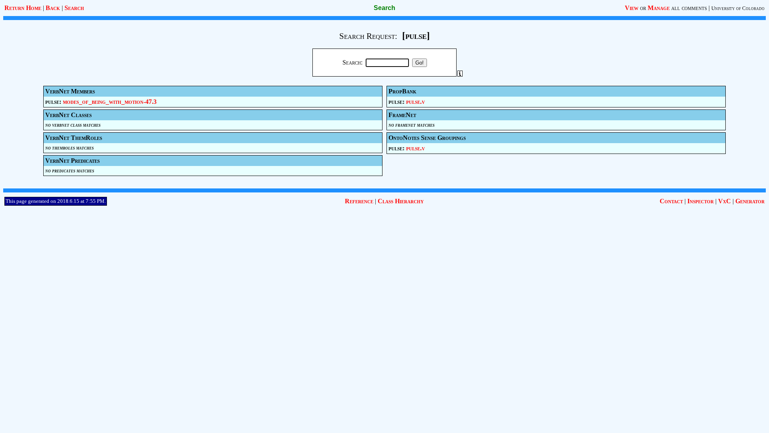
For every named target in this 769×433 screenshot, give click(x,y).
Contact (671, 201)
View (631, 7)
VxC (724, 201)
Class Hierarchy (401, 201)
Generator (750, 201)
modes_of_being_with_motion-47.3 (110, 101)
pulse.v (415, 101)
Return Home (22, 7)
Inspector (700, 201)
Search (74, 7)
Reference (359, 201)
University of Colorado (738, 8)
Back (53, 7)
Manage (659, 7)
